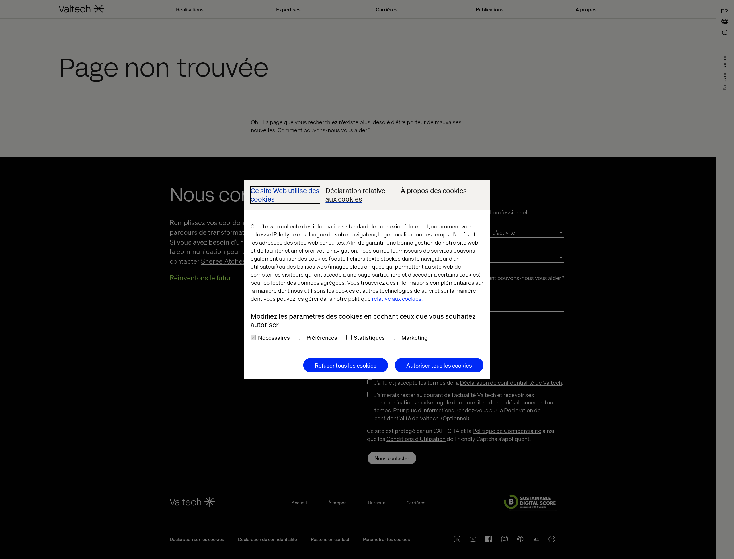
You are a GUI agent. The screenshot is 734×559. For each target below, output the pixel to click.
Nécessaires (274, 337)
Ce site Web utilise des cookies (285, 195)
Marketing (414, 337)
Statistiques (369, 337)
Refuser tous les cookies (345, 365)
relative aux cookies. (397, 298)
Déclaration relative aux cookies (355, 195)
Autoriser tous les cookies (439, 365)
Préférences (322, 337)
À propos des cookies (434, 191)
